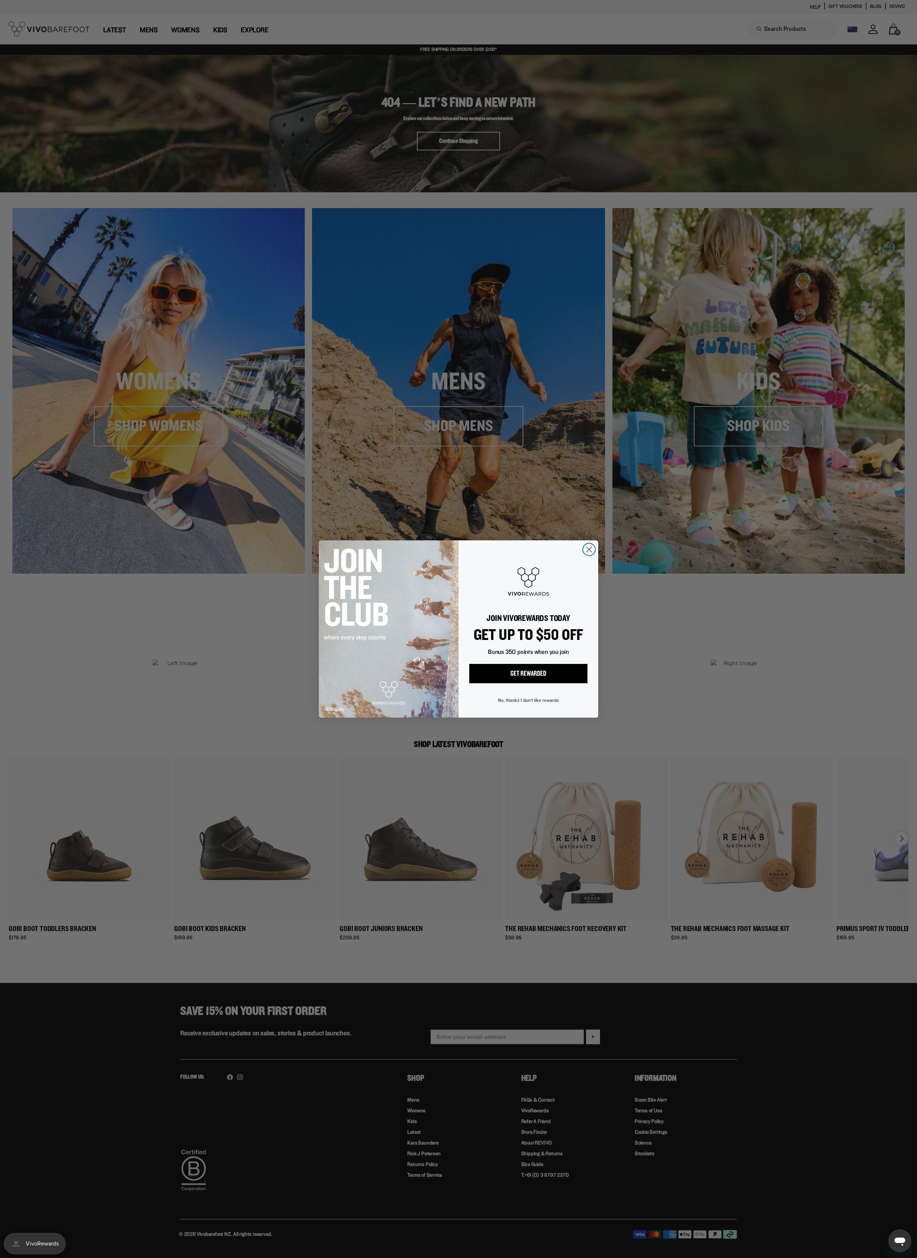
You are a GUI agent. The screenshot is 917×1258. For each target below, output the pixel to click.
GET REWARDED (528, 674)
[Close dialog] (589, 549)
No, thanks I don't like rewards (528, 700)
